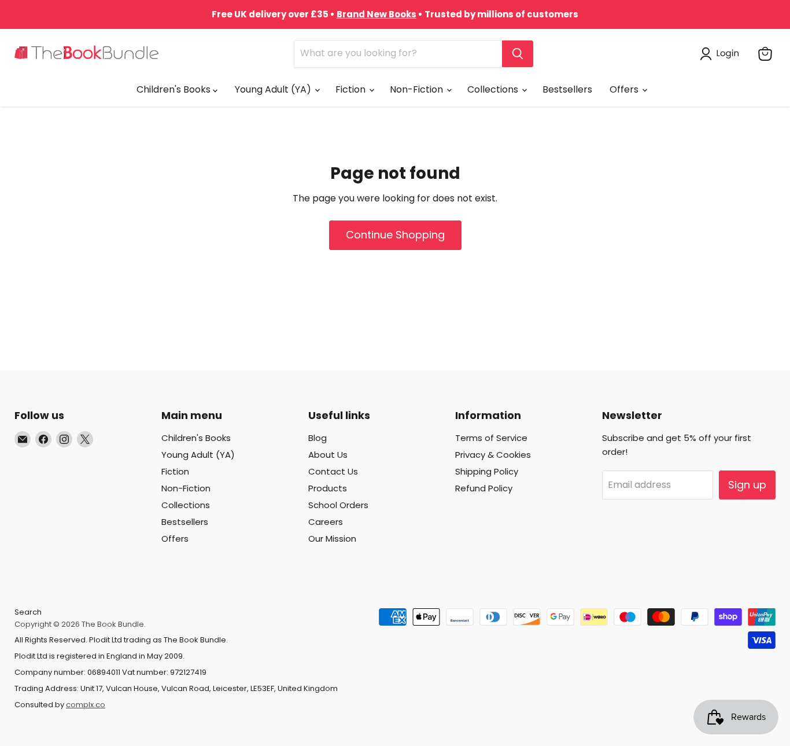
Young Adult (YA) (274, 89)
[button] (722, 54)
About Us (328, 455)
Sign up (747, 484)
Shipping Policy (486, 471)
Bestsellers (567, 89)
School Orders (338, 505)
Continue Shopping (395, 234)
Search (28, 612)
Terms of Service (491, 438)
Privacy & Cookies (493, 455)
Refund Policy (483, 488)
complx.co (85, 704)
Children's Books (174, 89)
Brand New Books (376, 14)
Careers (325, 522)
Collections (493, 89)
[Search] (517, 54)
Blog (317, 438)
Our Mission (332, 538)
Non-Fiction (417, 89)
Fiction (351, 89)
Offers (625, 89)
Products (327, 488)
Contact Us (333, 471)
